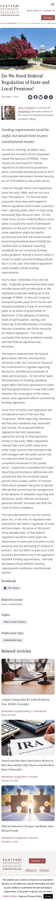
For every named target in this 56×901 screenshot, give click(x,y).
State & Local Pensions (15, 621)
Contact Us (49, 10)
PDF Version (13, 588)
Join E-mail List (34, 10)
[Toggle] (52, 4)
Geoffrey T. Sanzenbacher (34, 711)
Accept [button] (48, 896)
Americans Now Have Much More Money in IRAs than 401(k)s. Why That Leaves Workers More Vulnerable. (27, 765)
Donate (48, 17)
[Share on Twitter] (46, 98)
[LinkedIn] (51, 98)
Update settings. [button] (10, 896)
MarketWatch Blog (12, 640)
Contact (44, 870)
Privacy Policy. (35, 896)
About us (31, 870)
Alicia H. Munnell (25, 107)
